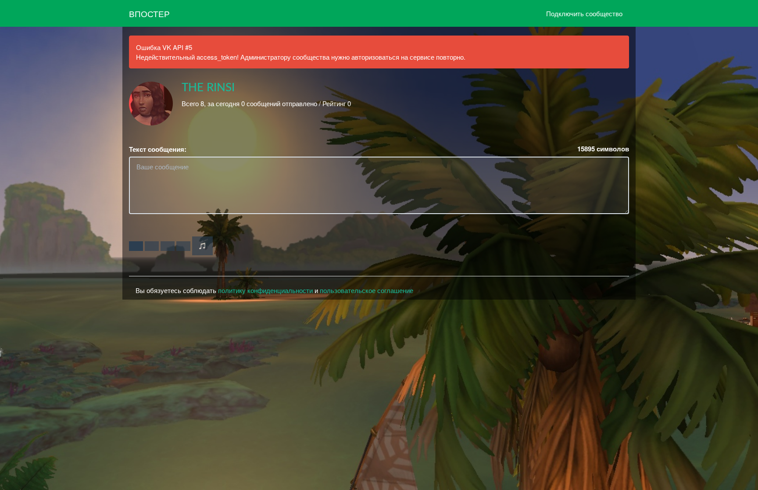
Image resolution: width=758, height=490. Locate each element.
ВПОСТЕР (149, 13)
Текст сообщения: (157, 149)
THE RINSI (208, 87)
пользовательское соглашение (366, 290)
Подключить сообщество (584, 13)
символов (603, 149)
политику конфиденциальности (265, 290)
